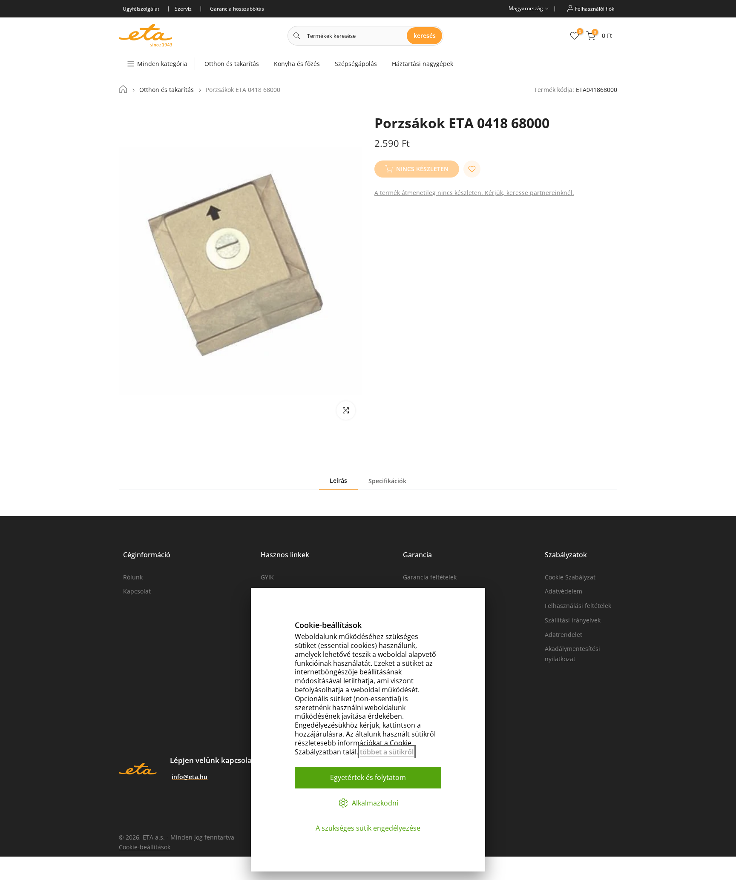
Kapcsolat (137, 591)
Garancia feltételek (430, 577)
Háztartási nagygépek (422, 64)
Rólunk (133, 577)
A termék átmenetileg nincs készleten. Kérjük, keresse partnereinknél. (474, 193)
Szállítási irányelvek (573, 620)
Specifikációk (387, 481)
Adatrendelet (563, 635)
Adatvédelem (563, 591)
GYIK (267, 577)
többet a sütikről (387, 752)
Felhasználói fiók (594, 8)
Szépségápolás (356, 64)
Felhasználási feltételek (578, 606)
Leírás (338, 480)
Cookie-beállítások (144, 847)
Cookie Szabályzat (570, 577)
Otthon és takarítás (231, 64)
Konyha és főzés (297, 64)
